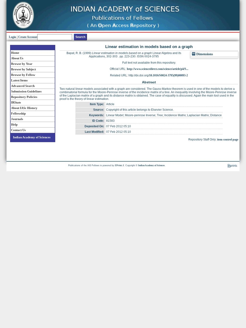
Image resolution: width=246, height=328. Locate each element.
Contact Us (18, 130)
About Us (17, 58)
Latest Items (19, 80)
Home (15, 53)
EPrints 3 (119, 165)
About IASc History (24, 108)
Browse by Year (21, 64)
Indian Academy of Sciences (31, 137)
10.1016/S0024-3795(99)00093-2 (168, 75)
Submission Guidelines (26, 91)
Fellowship (18, 113)
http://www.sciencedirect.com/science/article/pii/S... (157, 69)
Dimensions (204, 54)
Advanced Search (23, 86)
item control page (227, 139)
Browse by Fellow (23, 75)
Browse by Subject (23, 69)
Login (12, 37)
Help (14, 124)
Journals (17, 119)
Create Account (27, 37)
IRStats (16, 102)
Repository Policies (24, 97)
